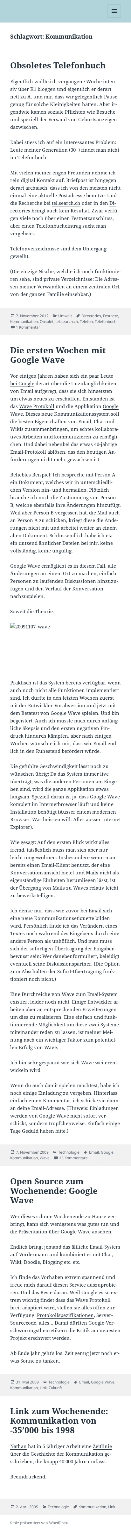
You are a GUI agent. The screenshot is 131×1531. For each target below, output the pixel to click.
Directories (91, 315)
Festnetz (110, 315)
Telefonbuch (105, 321)
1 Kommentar (28, 327)
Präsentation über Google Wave (54, 1231)
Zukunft (55, 1387)
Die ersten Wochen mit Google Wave (58, 354)
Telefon (86, 321)
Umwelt (65, 315)
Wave (45, 1158)
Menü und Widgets (114, 17)
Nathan (18, 1446)
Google (107, 1152)
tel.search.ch (66, 203)
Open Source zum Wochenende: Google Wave (54, 1190)
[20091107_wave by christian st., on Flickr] (65, 647)
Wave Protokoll (36, 406)
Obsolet (46, 321)
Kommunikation (24, 321)
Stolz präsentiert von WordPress (39, 1523)
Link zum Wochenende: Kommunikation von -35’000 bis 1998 (59, 1420)
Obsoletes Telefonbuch (58, 65)
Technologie (68, 1152)
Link (43, 1387)
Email (94, 1152)
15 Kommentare (73, 1158)
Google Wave (102, 1382)
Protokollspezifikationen (65, 1315)
